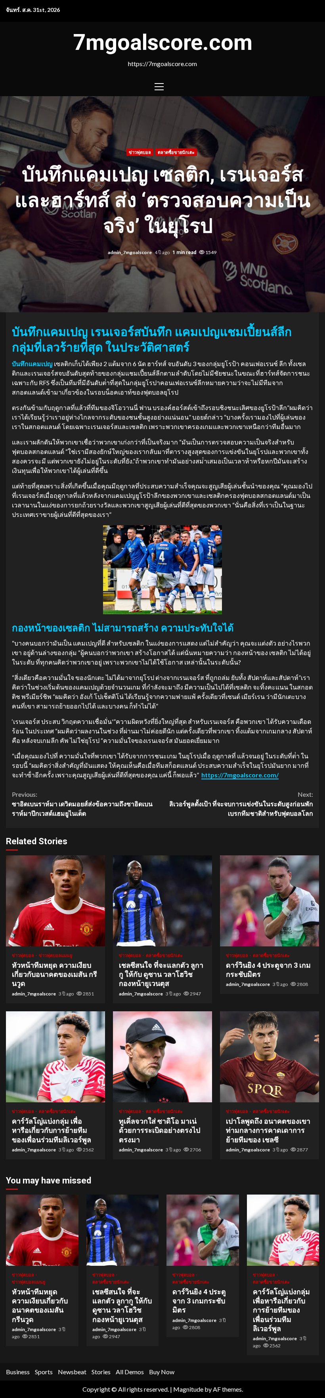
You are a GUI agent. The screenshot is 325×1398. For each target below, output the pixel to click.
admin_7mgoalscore (130, 252)
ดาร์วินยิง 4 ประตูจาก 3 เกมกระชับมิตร (269, 900)
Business (18, 1371)
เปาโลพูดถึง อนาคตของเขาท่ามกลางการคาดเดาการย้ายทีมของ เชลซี (269, 1056)
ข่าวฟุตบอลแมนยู (55, 955)
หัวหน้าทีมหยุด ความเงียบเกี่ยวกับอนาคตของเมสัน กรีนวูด (55, 900)
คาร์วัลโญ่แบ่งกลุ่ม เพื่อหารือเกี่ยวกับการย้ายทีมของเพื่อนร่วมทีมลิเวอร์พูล (55, 1056)
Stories (101, 1371)
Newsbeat (72, 1371)
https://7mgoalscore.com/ (240, 775)
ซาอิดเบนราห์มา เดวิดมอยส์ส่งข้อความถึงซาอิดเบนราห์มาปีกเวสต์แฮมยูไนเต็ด (82, 803)
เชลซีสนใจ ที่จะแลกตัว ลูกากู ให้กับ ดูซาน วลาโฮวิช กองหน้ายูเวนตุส (162, 900)
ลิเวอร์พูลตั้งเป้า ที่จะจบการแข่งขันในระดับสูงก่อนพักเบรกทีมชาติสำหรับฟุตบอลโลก (241, 803)
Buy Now (161, 1371)
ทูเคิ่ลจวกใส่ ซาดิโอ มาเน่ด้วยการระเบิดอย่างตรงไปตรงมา (162, 1056)
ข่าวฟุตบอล (140, 152)
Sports (44, 1371)
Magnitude (188, 1389)
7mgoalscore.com (162, 42)
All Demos (130, 1371)
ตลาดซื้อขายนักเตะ (176, 152)
